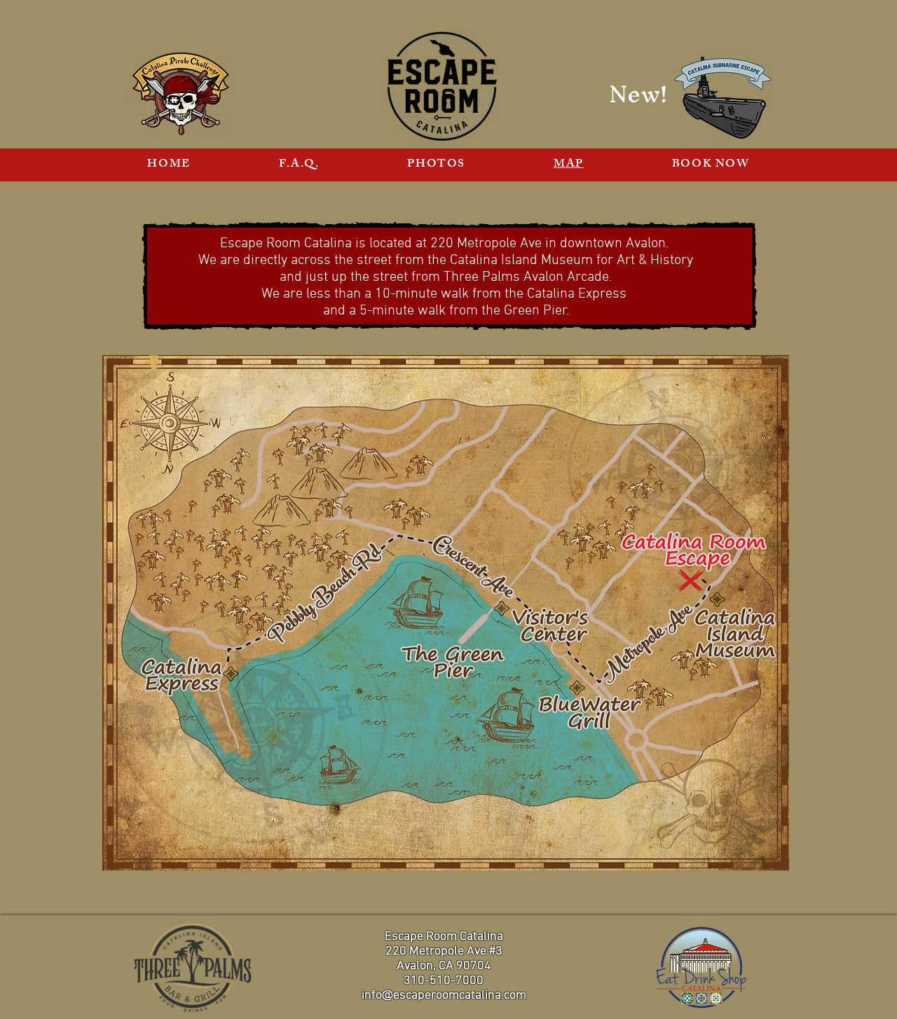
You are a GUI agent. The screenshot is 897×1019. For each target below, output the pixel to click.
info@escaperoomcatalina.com (444, 995)
